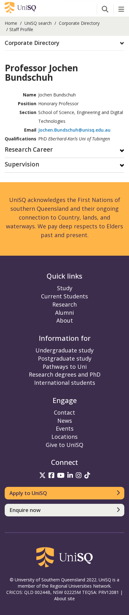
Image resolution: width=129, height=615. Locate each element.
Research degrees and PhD (65, 374)
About (64, 320)
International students (64, 382)
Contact (64, 412)
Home (11, 23)
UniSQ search (38, 23)
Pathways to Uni (65, 366)
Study (64, 288)
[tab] (64, 43)
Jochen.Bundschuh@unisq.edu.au (74, 130)
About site (64, 598)
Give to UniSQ (64, 445)
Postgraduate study (64, 358)
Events (65, 428)
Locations (64, 436)
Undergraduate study (64, 350)
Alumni (64, 312)
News (64, 420)
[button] (64, 43)
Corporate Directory (79, 23)
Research (64, 304)
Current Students (64, 296)
